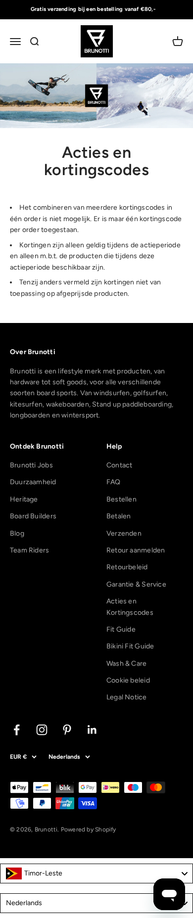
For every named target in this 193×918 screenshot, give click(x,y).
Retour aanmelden (135, 550)
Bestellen (121, 499)
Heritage (24, 499)
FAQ (113, 482)
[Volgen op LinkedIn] (92, 729)
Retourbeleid (127, 567)
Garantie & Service (136, 584)
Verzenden (124, 533)
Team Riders (29, 550)
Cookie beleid (128, 680)
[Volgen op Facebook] (16, 729)
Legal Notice (126, 697)
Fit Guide (121, 629)
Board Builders (33, 516)
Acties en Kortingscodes (129, 606)
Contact (119, 465)
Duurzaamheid (33, 482)
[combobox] (96, 873)
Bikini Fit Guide (130, 646)
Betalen (118, 516)
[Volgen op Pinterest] (67, 729)
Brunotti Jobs (31, 465)
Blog (17, 533)
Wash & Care (126, 663)
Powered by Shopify (88, 829)
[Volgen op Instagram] (41, 729)
